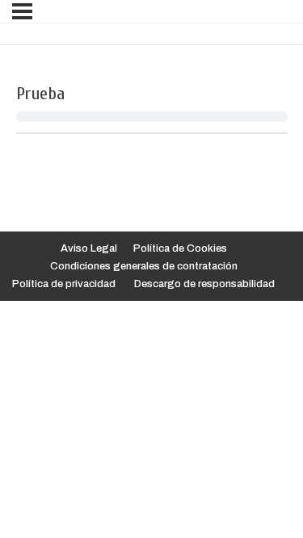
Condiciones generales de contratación (144, 266)
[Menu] (22, 11)
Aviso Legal (89, 248)
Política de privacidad (64, 284)
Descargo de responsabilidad (204, 284)
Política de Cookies (180, 248)
